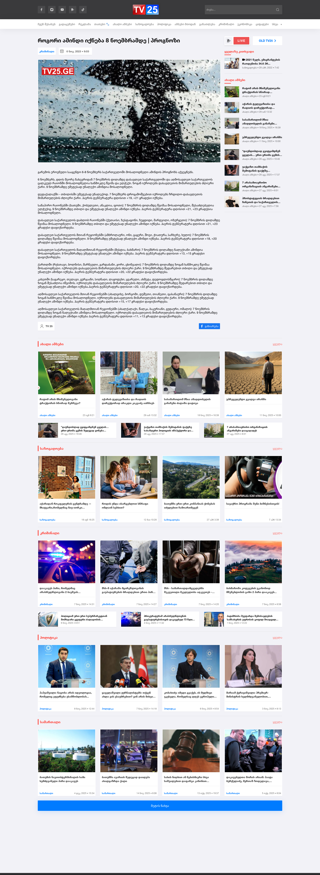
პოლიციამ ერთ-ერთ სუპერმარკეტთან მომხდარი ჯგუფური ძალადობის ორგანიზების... (84, 617)
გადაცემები (67, 24)
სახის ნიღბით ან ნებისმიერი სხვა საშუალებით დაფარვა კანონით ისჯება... (186, 779)
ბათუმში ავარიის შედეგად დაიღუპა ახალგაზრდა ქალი (126, 779)
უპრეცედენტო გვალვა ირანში (262, 137)
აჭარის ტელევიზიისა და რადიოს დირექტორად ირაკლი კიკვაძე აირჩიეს (259, 106)
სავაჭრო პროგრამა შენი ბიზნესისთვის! (252, 503)
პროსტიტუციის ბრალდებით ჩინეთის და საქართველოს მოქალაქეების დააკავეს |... (260, 200)
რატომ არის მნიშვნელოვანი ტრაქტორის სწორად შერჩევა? (261, 90)
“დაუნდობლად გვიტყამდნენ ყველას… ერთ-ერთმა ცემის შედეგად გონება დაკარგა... (261, 153)
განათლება (207, 24)
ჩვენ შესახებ (47, 24)
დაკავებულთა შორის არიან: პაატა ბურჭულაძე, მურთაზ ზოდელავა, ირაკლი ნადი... (249, 779)
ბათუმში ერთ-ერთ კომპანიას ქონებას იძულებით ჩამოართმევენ (189, 505)
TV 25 (49, 326)
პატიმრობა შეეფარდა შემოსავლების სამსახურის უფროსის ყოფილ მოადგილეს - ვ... (253, 617)
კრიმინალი (226, 24)
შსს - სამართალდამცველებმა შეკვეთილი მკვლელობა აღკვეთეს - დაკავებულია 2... (188, 590)
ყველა (277, 344)
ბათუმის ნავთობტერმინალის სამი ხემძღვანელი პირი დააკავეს (62, 779)
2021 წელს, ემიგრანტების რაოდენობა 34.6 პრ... (261, 61)
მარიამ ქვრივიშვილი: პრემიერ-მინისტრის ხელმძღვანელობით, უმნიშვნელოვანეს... (247, 694)
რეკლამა (85, 24)
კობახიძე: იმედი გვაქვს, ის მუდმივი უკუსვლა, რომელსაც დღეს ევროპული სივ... (189, 694)
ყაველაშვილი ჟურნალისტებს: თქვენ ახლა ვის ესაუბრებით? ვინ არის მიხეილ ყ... (129, 694)
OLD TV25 (266, 41)
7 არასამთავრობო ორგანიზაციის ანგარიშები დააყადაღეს (260, 184)
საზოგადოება (144, 24)
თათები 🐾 (101, 24)
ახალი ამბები (122, 24)
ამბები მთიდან (185, 24)
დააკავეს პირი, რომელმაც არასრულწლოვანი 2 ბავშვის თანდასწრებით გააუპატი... (59, 590)
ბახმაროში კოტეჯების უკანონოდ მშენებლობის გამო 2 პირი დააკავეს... (251, 590)
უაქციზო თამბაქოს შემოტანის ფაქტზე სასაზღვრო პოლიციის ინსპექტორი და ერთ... (257, 169)
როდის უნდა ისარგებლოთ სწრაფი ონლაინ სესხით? (125, 505)
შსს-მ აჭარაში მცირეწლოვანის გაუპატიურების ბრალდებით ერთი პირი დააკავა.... (128, 590)
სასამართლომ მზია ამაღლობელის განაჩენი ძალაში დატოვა (258, 121)
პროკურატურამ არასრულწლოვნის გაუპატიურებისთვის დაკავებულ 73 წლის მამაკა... (169, 617)
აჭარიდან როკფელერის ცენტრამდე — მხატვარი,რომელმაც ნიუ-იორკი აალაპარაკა (65, 505)
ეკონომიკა (244, 24)
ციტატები (262, 24)
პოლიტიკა (164, 24)
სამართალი (50, 722)
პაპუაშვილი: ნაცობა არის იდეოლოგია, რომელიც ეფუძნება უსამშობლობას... (66, 694)
